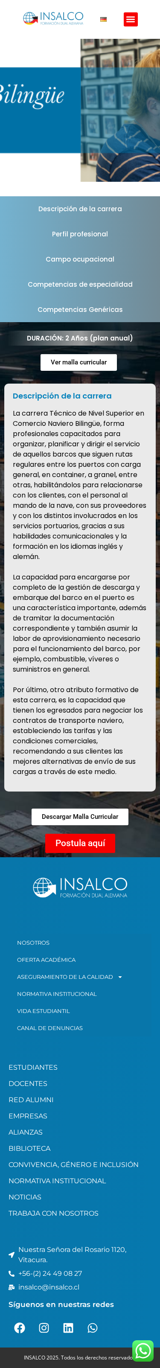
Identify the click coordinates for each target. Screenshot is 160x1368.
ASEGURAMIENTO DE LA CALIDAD (65, 976)
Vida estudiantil (43, 1010)
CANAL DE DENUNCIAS (50, 1028)
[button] (131, 19)
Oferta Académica (46, 959)
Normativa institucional (57, 993)
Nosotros (33, 942)
